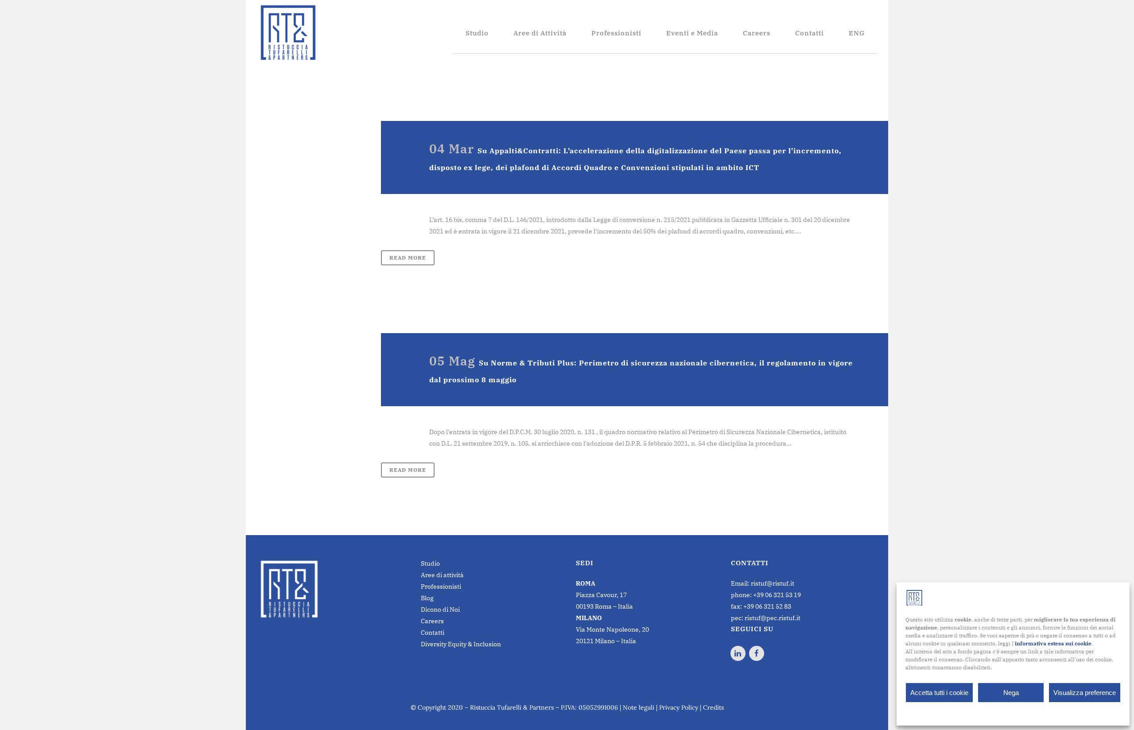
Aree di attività (442, 575)
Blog (427, 598)
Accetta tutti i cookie (939, 692)
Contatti (432, 633)
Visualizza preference (1084, 692)
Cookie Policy (991, 713)
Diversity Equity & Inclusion (461, 644)
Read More (407, 257)
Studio (430, 563)
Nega (1011, 692)
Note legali (638, 707)
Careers (432, 621)
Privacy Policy (1030, 713)
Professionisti (441, 586)
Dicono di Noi (440, 610)
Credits (713, 707)
